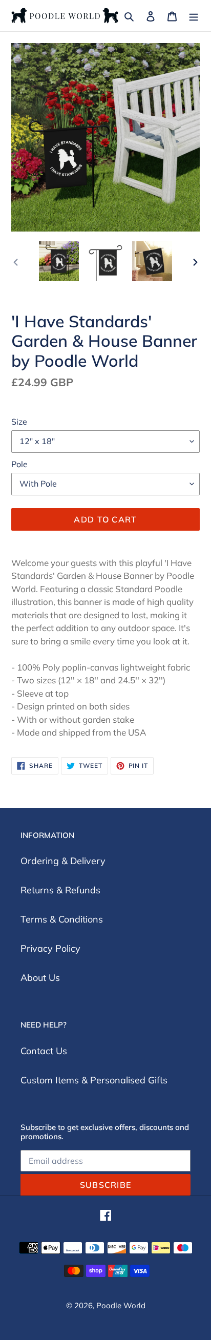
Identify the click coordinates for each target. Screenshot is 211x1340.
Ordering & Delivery (63, 861)
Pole (19, 464)
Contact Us (43, 1051)
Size (19, 421)
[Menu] (193, 16)
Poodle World (120, 1305)
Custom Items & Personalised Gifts (93, 1080)
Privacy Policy (50, 948)
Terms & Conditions (61, 919)
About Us (40, 977)
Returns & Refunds (60, 890)
